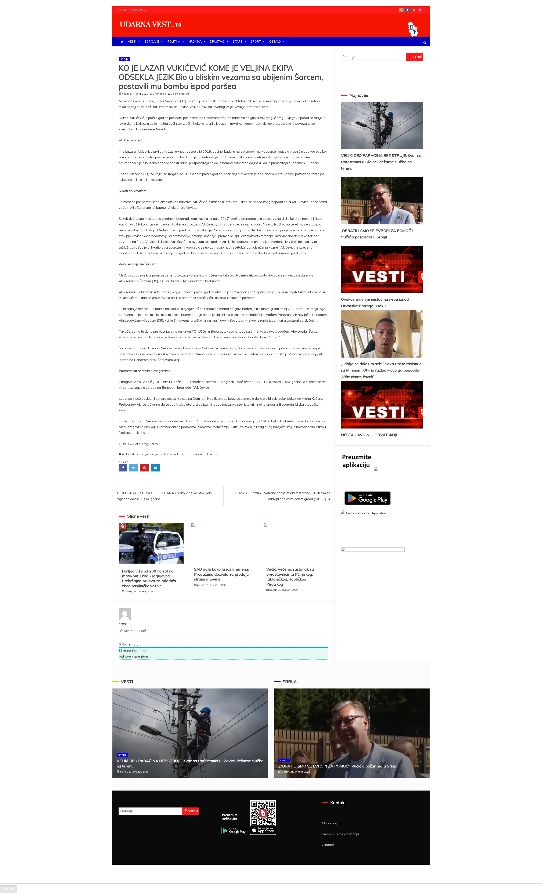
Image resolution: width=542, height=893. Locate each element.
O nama (328, 845)
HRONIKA (195, 41)
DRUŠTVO (217, 41)
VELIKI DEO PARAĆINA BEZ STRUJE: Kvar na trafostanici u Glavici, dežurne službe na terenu (381, 162)
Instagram (420, 10)
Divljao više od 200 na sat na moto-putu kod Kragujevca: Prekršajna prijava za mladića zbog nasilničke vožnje (149, 578)
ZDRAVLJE (152, 41)
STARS (237, 41)
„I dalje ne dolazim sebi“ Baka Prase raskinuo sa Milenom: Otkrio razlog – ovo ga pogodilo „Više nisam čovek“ (381, 370)
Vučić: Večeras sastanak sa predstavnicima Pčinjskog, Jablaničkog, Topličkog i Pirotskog (290, 576)
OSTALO (275, 41)
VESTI (132, 41)
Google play (401, 10)
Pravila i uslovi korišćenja (340, 834)
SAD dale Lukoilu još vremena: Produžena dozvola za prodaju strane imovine (221, 574)
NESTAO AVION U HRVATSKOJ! (369, 434)
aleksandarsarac (132, 454)
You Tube (413, 10)
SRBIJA (124, 59)
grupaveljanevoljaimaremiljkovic (165, 454)
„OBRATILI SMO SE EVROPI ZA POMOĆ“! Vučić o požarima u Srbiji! (337, 766)
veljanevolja (211, 454)
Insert (8, 889)
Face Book (407, 10)
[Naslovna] (122, 41)
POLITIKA (173, 41)
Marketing (329, 823)
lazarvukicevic (194, 454)
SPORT (256, 41)
